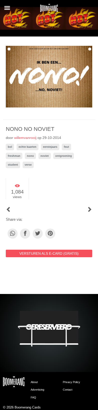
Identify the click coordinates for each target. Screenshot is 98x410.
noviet (44, 155)
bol (10, 146)
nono (30, 155)
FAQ (33, 397)
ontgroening (63, 155)
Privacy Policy (71, 382)
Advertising (37, 389)
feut (66, 146)
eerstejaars (50, 146)
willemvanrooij (25, 138)
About (34, 382)
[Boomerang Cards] (49, 10)
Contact (67, 389)
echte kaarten (27, 146)
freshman (14, 155)
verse (28, 164)
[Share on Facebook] (25, 234)
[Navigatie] (7, 8)
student (13, 164)
